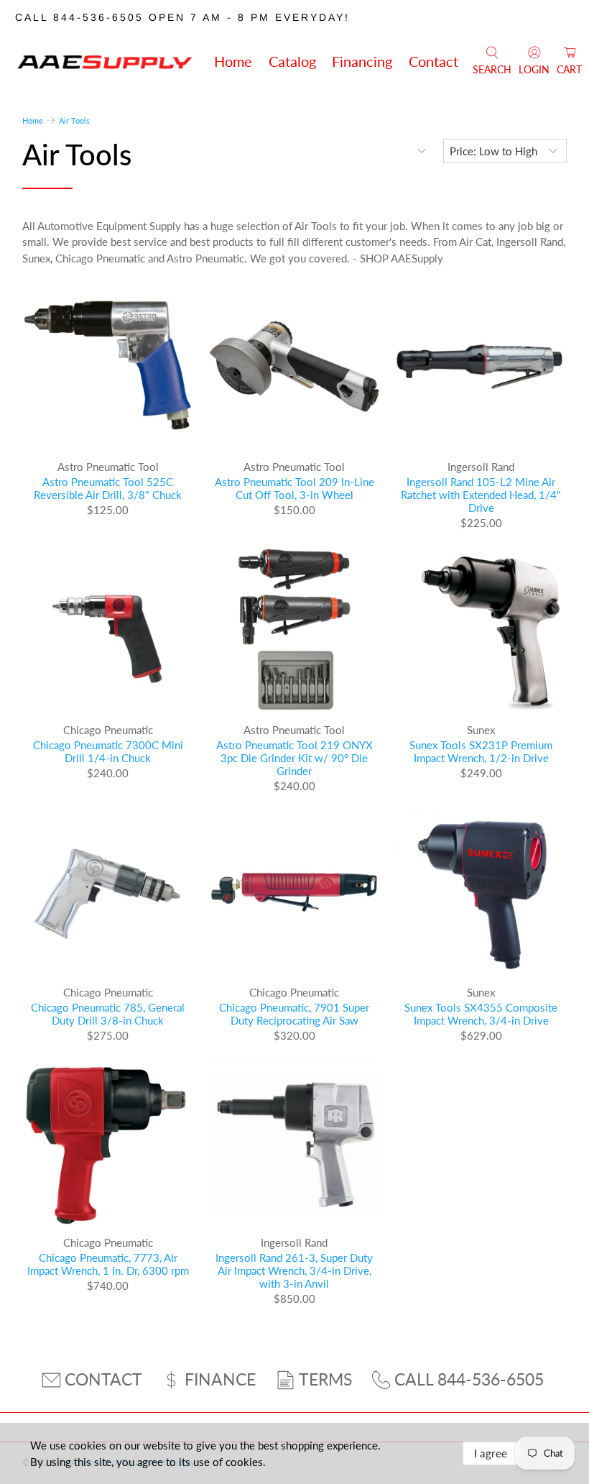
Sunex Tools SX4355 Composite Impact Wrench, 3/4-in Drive (480, 1014)
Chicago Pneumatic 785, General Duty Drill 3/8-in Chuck (108, 1014)
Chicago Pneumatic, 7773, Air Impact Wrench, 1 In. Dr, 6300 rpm (108, 1264)
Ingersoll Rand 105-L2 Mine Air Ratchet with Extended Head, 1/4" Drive (481, 494)
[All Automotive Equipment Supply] (105, 61)
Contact (433, 61)
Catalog (292, 61)
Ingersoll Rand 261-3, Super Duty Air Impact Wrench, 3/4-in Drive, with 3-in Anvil (294, 1270)
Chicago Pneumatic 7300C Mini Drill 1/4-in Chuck (108, 751)
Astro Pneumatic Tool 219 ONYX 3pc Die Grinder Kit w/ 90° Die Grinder (294, 757)
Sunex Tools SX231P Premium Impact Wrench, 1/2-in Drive (480, 751)
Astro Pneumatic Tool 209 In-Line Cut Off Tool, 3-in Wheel (294, 488)
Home (233, 61)
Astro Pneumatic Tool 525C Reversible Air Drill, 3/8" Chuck (108, 488)
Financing (362, 61)
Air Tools (74, 120)
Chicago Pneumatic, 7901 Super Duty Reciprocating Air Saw (294, 1014)
